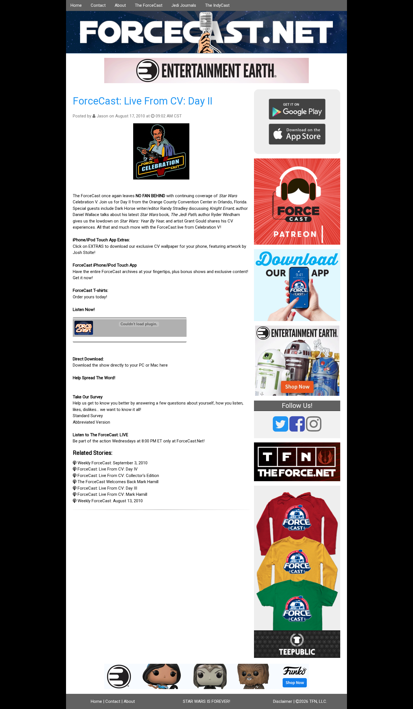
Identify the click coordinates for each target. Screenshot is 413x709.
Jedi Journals (183, 5)
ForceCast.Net (190, 441)
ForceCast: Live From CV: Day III (107, 488)
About (120, 5)
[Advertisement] (161, 546)
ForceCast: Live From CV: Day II (142, 101)
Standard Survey (88, 415)
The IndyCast (217, 5)
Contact (98, 5)
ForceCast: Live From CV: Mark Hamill (112, 494)
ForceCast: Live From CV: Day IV (108, 469)
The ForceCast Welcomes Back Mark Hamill (118, 481)
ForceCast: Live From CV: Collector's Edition (118, 475)
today (101, 296)
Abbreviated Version (91, 422)
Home (76, 5)
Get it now (82, 277)
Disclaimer (282, 701)
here (164, 365)
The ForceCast (148, 5)
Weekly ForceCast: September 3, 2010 (113, 462)
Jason (102, 116)
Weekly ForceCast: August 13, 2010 (110, 500)
